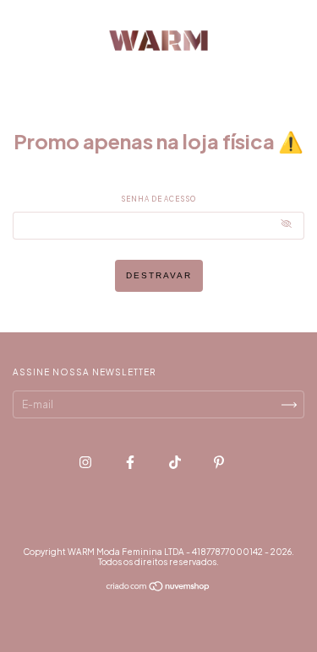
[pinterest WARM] (219, 461)
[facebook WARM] (131, 461)
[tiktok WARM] (176, 461)
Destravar (159, 275)
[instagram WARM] (86, 461)
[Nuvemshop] (158, 588)
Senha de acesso (158, 199)
